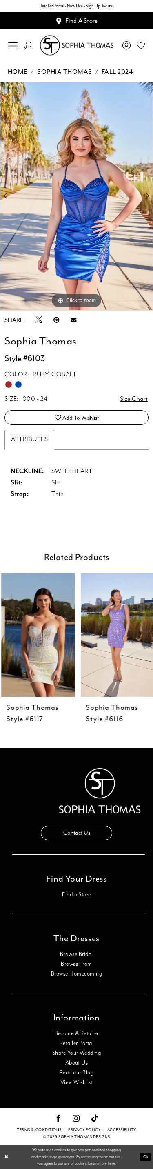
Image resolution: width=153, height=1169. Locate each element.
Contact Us (76, 832)
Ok (146, 1156)
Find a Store (76, 894)
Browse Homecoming (76, 974)
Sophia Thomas (64, 72)
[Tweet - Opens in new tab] (39, 320)
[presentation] (36, 635)
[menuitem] (13, 45)
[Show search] (28, 45)
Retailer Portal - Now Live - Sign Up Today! (76, 6)
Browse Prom (76, 964)
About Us (76, 1063)
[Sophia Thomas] (76, 46)
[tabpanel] (76, 196)
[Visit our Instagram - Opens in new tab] (76, 1118)
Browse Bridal (76, 954)
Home (18, 72)
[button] (13, 45)
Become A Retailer (77, 1033)
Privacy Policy (84, 1129)
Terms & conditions (39, 1129)
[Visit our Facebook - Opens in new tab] (58, 1118)
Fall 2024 (117, 72)
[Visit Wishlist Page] (141, 45)
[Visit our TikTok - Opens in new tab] (95, 1118)
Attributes (29, 439)
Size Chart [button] (134, 399)
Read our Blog (76, 1072)
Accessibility (121, 1129)
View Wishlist (76, 1082)
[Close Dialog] (6, 1157)
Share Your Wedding (76, 1053)
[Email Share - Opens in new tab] (73, 320)
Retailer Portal (76, 1043)
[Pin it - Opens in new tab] (56, 320)
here (111, 1163)
